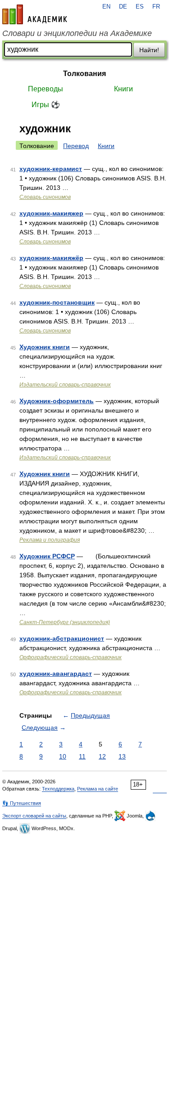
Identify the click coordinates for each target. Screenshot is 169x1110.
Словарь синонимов (45, 197)
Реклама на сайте (97, 788)
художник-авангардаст (55, 673)
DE (123, 7)
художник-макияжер (51, 213)
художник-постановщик (57, 302)
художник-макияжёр (51, 257)
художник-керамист (50, 168)
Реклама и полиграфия (49, 540)
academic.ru (34, 14)
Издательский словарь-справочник (65, 385)
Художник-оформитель (56, 400)
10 (62, 756)
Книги (123, 89)
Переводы (45, 89)
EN (106, 7)
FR (156, 7)
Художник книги (44, 347)
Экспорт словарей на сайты (34, 815)
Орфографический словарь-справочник (70, 657)
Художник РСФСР (47, 556)
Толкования (84, 73)
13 (122, 756)
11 (82, 756)
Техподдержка (58, 788)
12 (102, 756)
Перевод (76, 145)
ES (140, 7)
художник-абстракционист (61, 638)
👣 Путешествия (21, 803)
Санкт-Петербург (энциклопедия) (64, 622)
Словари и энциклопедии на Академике (77, 33)
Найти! (149, 50)
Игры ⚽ (46, 104)
